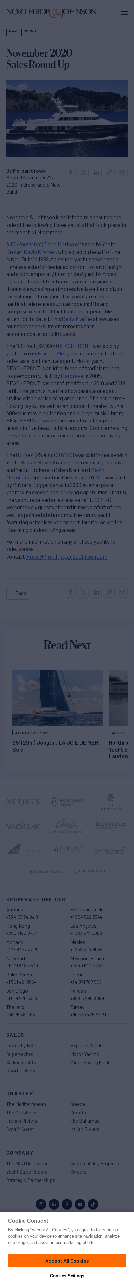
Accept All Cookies (67, 1260)
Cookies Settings (67, 1275)
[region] (67, 1249)
